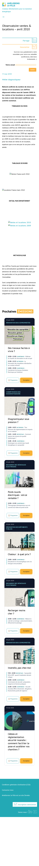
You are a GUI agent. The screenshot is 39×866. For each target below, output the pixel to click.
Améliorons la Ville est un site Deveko (16, 795)
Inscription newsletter (26, 804)
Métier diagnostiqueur (11, 79)
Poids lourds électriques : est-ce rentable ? (17, 495)
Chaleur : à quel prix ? (19, 554)
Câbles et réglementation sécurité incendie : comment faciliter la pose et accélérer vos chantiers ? (18, 741)
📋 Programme (13, 380)
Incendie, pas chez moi (19, 667)
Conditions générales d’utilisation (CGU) (16, 784)
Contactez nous (7, 790)
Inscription (26, 380)
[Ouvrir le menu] (3, 17)
